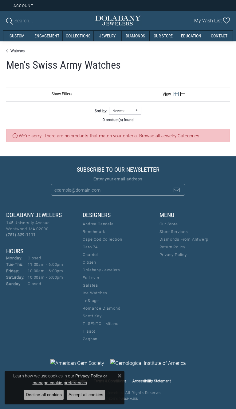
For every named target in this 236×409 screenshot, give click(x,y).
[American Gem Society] (77, 363)
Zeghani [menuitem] (91, 339)
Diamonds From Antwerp (183, 239)
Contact (219, 36)
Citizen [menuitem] (89, 262)
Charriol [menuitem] (90, 254)
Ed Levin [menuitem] (91, 277)
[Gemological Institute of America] (148, 363)
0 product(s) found (118, 119)
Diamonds (135, 36)
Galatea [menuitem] (90, 285)
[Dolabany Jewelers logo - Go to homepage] (118, 20)
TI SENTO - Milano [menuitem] (101, 323)
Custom (17, 36)
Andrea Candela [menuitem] (98, 224)
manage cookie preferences (60, 382)
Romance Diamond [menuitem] (101, 308)
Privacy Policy (173, 254)
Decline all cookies (44, 394)
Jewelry (107, 36)
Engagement (46, 36)
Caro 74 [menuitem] (90, 247)
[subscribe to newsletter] (177, 189)
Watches (17, 50)
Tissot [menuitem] (89, 331)
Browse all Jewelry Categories (169, 135)
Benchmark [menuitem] (94, 231)
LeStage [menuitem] (91, 300)
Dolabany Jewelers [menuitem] (101, 270)
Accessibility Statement (151, 380)
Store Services (173, 231)
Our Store (163, 36)
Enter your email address (117, 179)
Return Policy (172, 247)
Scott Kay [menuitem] (92, 316)
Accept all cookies (86, 394)
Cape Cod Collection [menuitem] (102, 239)
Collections (78, 36)
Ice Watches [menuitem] (95, 293)
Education (191, 36)
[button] (22, 5)
